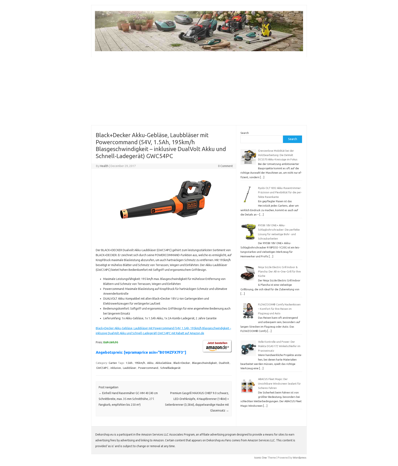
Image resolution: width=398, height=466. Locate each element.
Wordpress (299, 457)
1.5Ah (129, 362)
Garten (113, 362)
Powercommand (148, 367)
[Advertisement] (199, 91)
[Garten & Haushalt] (199, 50)
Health (104, 166)
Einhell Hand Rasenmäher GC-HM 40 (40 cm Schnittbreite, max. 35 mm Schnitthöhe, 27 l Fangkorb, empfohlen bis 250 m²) (128, 398)
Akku (150, 362)
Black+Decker (182, 362)
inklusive (115, 367)
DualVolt (224, 362)
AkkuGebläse (163, 362)
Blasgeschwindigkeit (204, 362)
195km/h (140, 362)
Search (244, 132)
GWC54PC (102, 367)
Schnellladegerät (170, 367)
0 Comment (225, 166)
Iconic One (260, 457)
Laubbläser (129, 367)
